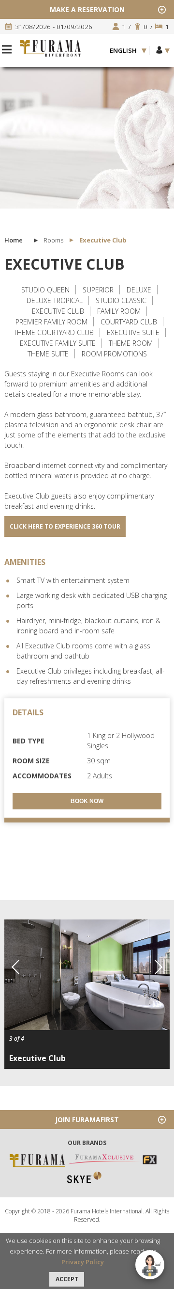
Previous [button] (15, 967)
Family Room (119, 311)
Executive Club (58, 311)
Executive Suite (133, 332)
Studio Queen (45, 289)
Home (13, 240)
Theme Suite (48, 353)
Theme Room (131, 343)
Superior (98, 289)
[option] (87, 136)
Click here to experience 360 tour (65, 526)
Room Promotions (114, 353)
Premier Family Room (51, 321)
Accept (67, 1279)
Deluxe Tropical (55, 300)
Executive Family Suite (58, 343)
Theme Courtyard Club (54, 332)
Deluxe (139, 289)
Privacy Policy (82, 1261)
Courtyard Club (129, 321)
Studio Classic (121, 300)
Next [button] (158, 967)
